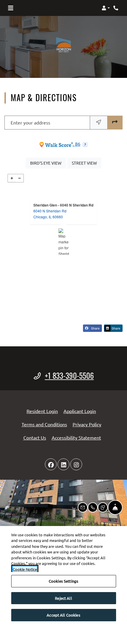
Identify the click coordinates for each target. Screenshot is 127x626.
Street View (86, 162)
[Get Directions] (115, 123)
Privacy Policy (87, 424)
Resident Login (42, 411)
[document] (63, 241)
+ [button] (12, 178)
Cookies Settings (63, 581)
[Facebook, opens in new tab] (51, 464)
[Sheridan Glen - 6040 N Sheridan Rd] (63, 241)
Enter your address (30, 122)
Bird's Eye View (48, 162)
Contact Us (34, 437)
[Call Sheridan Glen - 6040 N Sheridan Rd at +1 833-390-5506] (116, 8)
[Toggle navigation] (11, 8)
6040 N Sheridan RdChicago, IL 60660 (49, 213)
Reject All (63, 598)
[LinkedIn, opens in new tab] (63, 464)
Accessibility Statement (76, 437)
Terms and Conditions (44, 424)
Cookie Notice (25, 569)
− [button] (19, 178)
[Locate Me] (99, 123)
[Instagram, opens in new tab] (76, 464)
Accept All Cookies (63, 614)
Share (95, 328)
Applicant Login (80, 411)
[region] (63, 576)
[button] (105, 8)
